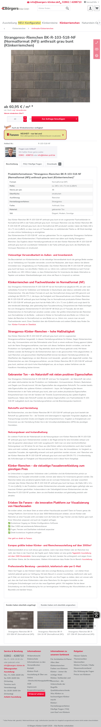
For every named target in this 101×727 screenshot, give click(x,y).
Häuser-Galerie (80, 656)
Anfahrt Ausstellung (12, 697)
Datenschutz (32, 659)
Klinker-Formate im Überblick (24, 324)
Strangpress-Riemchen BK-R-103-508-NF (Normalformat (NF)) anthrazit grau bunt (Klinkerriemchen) (20, 633)
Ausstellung (87, 559)
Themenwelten (80, 659)
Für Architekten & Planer (61, 659)
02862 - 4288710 (26, 155)
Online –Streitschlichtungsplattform (38, 679)
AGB (29, 684)
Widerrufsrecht (33, 656)
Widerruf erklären (36, 694)
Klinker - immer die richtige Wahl (58, 673)
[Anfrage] (96, 8)
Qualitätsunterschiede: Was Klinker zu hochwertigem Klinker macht (60, 695)
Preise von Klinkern (82, 674)
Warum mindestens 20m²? (14, 113)
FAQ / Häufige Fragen (32, 164)
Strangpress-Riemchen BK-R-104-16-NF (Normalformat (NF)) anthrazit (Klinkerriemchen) (50, 633)
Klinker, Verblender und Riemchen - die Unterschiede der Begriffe (60, 682)
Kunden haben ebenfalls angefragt (21, 605)
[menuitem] (53, 8)
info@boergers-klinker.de (44, 2)
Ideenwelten (79, 662)
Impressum (32, 687)
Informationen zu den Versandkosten (36, 663)
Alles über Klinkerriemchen (57, 664)
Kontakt (30, 668)
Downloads (53, 164)
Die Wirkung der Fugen (84, 671)
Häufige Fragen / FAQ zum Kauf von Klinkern (60, 711)
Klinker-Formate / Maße (84, 665)
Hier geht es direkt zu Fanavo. (20, 538)
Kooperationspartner (36, 690)
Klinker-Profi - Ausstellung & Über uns (37, 673)
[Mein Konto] (90, 8)
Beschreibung (12, 164)
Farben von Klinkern (59, 668)
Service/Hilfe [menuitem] (91, 2)
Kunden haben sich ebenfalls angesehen (58, 605)
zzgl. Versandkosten (19, 110)
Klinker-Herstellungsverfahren (60, 704)
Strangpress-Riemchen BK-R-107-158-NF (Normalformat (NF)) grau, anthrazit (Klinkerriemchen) (80, 633)
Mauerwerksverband (82, 668)
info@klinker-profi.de (46, 155)
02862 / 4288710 (72, 2)
